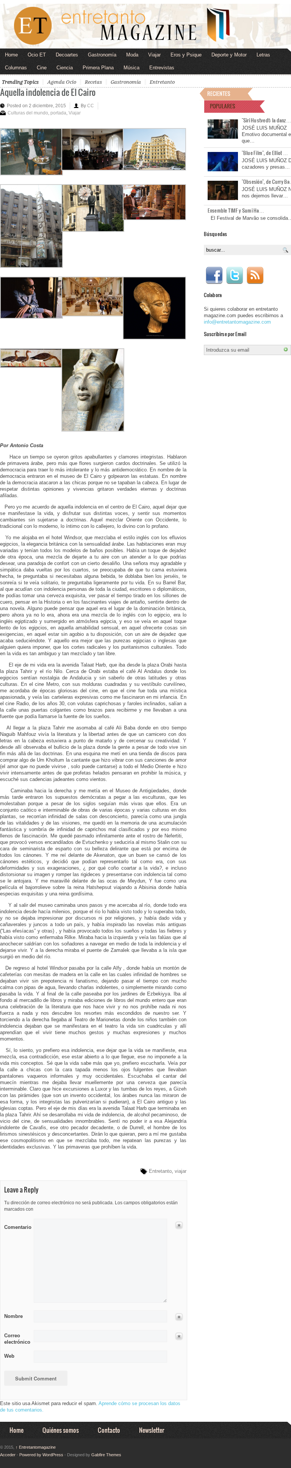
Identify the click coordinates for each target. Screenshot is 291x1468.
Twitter (234, 275)
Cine (42, 67)
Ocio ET (37, 55)
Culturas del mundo (28, 113)
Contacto (109, 1430)
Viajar (154, 55)
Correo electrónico (16, 1339)
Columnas (16, 67)
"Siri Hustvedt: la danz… (266, 120)
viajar (180, 1171)
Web (9, 1356)
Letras (263, 55)
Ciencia (64, 67)
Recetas (93, 82)
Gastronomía (102, 55)
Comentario (16, 1226)
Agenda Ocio (61, 82)
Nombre (13, 1316)
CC (90, 105)
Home (11, 55)
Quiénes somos (60, 1430)
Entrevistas (161, 67)
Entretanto (162, 82)
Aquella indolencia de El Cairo (47, 92)
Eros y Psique (186, 55)
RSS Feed (255, 275)
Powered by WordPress (41, 1454)
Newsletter (151, 1430)
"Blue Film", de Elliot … (265, 153)
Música (131, 67)
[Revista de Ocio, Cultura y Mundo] (145, 26)
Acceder (8, 1454)
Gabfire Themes (106, 1454)
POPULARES (222, 106)
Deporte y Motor (229, 55)
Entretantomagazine (36, 1447)
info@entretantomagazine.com (237, 322)
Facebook (214, 275)
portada (58, 113)
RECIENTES (218, 93)
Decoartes (67, 55)
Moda (132, 55)
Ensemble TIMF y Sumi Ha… (236, 210)
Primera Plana (98, 67)
